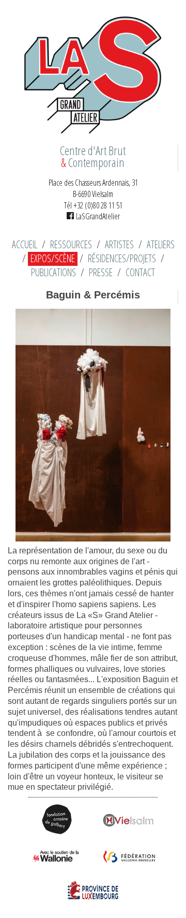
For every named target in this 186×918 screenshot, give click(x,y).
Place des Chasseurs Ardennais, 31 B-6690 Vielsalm (93, 188)
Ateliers (160, 244)
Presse (100, 272)
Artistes (119, 244)
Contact (140, 272)
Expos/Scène (53, 258)
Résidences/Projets (122, 258)
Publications (53, 272)
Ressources (71, 244)
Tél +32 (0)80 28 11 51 (93, 205)
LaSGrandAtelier (97, 216)
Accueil (24, 244)
